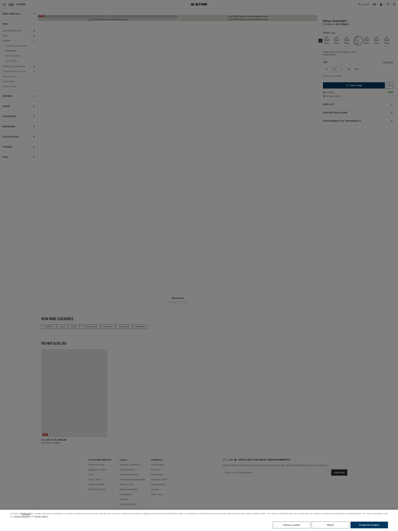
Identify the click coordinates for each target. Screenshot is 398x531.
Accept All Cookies (369, 525)
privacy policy (41, 516)
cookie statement (22, 516)
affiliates (26, 513)
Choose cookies (291, 525)
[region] (199, 520)
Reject (330, 525)
